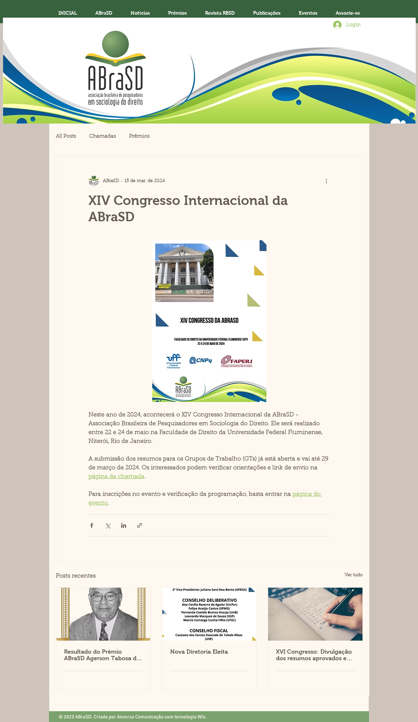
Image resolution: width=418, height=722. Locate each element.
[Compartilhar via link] (140, 525)
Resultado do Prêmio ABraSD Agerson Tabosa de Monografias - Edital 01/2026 (102, 655)
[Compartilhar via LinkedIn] (124, 525)
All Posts (66, 136)
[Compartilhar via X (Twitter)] (107, 525)
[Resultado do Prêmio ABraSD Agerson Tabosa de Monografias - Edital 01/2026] (103, 614)
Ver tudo (354, 575)
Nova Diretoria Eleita (199, 651)
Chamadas (102, 136)
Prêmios (139, 136)
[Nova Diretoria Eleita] (209, 614)
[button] (177, 13)
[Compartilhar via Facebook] (91, 525)
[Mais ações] (326, 181)
